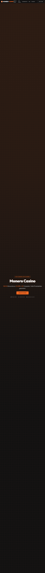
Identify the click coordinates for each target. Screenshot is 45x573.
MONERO (8, 1)
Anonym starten (22, 292)
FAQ (29, 1)
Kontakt (33, 1)
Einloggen (41, 1)
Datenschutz (24, 1)
